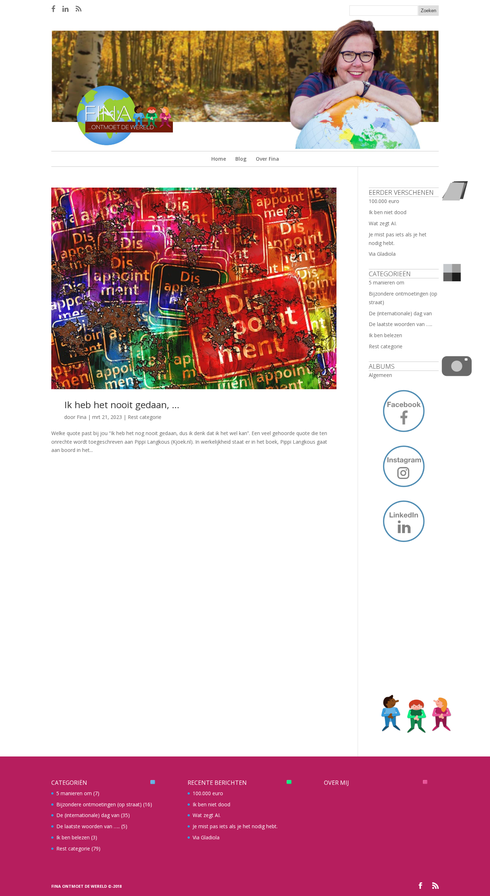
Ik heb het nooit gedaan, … (121, 404)
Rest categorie (144, 417)
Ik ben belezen (385, 335)
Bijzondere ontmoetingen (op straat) (99, 804)
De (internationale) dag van (400, 313)
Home (218, 158)
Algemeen (380, 375)
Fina (81, 417)
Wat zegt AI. (383, 223)
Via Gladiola (382, 253)
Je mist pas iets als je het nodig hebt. (235, 826)
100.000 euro (384, 201)
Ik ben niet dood (387, 212)
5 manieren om (386, 282)
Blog (240, 158)
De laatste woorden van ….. (400, 324)
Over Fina (267, 158)
